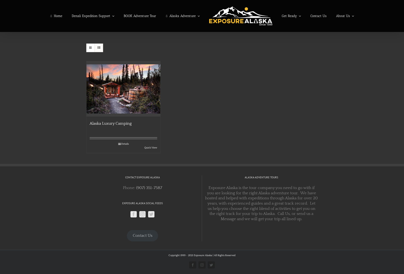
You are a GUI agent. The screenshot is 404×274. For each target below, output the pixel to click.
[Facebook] (133, 214)
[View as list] (99, 48)
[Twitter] (151, 214)
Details (125, 144)
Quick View (150, 147)
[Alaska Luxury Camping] (123, 88)
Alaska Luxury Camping (111, 123)
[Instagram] (142, 214)
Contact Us (142, 235)
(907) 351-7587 (149, 188)
